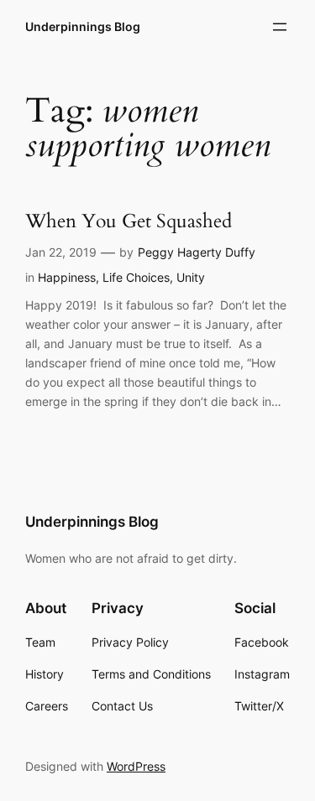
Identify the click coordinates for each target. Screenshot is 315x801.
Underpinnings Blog (82, 26)
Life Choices (136, 277)
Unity (190, 277)
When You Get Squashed (128, 222)
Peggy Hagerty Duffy (196, 252)
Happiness (67, 277)
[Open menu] (280, 27)
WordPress (136, 766)
